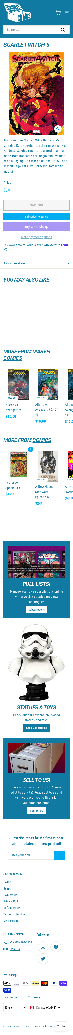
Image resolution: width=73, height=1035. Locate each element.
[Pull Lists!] (36, 562)
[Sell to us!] (36, 758)
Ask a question (14, 263)
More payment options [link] (36, 237)
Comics (41, 440)
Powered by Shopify (45, 1026)
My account (10, 921)
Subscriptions (36, 609)
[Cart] (58, 12)
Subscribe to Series (36, 216)
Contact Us (36, 810)
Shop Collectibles (36, 727)
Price (7, 183)
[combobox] (36, 29)
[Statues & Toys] (36, 662)
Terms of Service (14, 914)
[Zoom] (58, 129)
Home (7, 882)
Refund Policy (11, 908)
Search (7, 888)
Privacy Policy (12, 901)
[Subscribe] (59, 855)
